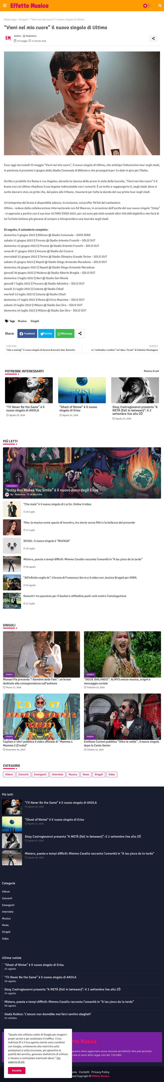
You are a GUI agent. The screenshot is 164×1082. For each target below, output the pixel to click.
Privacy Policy (100, 1072)
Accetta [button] (16, 1070)
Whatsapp (66, 333)
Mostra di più (151, 371)
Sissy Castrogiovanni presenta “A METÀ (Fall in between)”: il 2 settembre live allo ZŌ (135, 410)
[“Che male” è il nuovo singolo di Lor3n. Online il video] (12, 509)
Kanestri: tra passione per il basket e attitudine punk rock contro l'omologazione (74, 596)
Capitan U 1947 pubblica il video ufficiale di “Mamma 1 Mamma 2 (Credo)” (38, 743)
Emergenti (40, 774)
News (86, 774)
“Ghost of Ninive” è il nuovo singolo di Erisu (78, 408)
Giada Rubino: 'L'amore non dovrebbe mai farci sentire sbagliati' (47, 1014)
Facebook (29, 333)
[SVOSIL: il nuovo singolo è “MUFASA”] (12, 546)
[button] (160, 6)
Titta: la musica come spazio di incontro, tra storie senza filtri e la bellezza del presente (79, 522)
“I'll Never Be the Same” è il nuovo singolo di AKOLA (25, 408)
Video (111, 774)
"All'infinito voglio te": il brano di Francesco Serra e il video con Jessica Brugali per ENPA (80, 577)
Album (9, 774)
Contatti (84, 1072)
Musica (22, 321)
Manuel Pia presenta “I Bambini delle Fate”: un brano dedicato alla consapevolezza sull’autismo (37, 681)
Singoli (24, 19)
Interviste (57, 774)
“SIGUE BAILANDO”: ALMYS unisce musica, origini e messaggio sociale (117, 681)
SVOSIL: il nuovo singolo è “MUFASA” (46, 541)
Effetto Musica (100, 1076)
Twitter (48, 333)
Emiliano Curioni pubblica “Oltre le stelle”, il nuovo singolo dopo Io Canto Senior (121, 743)
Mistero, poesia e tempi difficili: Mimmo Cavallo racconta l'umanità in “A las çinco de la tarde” (83, 559)
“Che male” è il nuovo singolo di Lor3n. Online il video (57, 504)
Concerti (23, 774)
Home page (10, 19)
